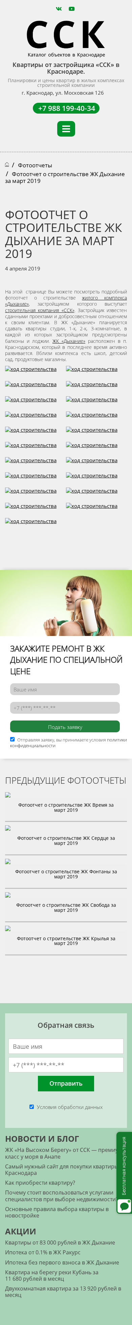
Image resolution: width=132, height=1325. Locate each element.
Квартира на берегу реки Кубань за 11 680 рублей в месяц (51, 1275)
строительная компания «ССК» (39, 310)
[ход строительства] (31, 372)
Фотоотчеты (35, 165)
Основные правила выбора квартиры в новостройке (57, 1212)
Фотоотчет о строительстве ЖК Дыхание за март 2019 (65, 177)
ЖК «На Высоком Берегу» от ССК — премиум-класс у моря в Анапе (64, 1153)
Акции (20, 1231)
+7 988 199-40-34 (66, 108)
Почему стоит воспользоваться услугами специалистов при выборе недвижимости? (61, 1196)
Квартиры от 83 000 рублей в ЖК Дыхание (60, 1242)
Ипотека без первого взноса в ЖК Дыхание (62, 1262)
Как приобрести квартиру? (40, 1182)
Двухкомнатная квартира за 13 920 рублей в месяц (63, 1292)
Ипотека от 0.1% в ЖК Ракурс (43, 1252)
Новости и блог (42, 1138)
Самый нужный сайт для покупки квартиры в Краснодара (64, 1170)
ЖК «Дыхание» (68, 341)
